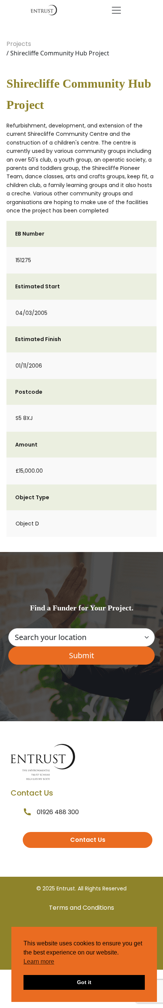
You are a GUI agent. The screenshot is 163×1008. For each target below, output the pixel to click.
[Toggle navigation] (116, 10)
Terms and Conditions (81, 907)
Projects (18, 43)
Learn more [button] (39, 961)
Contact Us (87, 839)
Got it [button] (84, 982)
